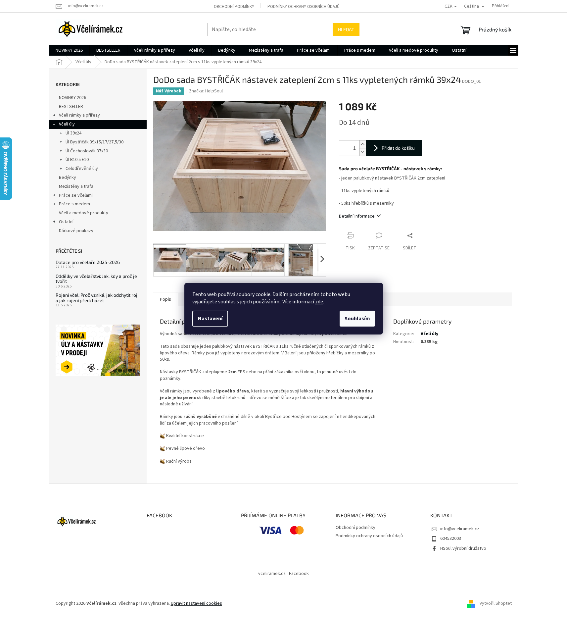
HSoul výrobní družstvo (463, 548)
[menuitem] (69, 50)
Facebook (299, 573)
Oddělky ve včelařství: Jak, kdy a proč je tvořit (96, 279)
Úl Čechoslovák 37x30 (87, 151)
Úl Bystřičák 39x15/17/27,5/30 (94, 142)
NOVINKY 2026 (72, 97)
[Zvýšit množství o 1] (362, 144)
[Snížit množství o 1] (362, 152)
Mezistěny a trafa (76, 186)
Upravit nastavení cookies (196, 603)
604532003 (450, 538)
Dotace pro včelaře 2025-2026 (88, 262)
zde (319, 301)
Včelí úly (67, 124)
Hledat (346, 29)
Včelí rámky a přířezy (79, 115)
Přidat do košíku (398, 148)
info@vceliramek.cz (459, 529)
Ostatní (66, 222)
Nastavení (210, 318)
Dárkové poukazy (76, 231)
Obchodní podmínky (234, 7)
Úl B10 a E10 (77, 159)
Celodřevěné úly (82, 168)
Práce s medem (74, 204)
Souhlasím (357, 318)
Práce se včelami (76, 195)
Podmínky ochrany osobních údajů (303, 7)
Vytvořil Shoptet (496, 603)
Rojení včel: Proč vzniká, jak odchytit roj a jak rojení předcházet (96, 297)
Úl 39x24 (73, 133)
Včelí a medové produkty (83, 213)
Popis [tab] (165, 299)
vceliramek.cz (272, 573)
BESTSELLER (71, 106)
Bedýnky (67, 177)
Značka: (206, 91)
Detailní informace (357, 216)
